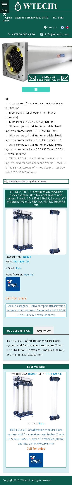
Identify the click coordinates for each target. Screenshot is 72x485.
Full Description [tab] (18, 330)
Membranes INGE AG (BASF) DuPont (31, 121)
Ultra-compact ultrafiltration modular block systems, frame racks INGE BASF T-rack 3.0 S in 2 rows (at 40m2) (35, 149)
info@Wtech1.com (57, 34)
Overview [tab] (44, 330)
